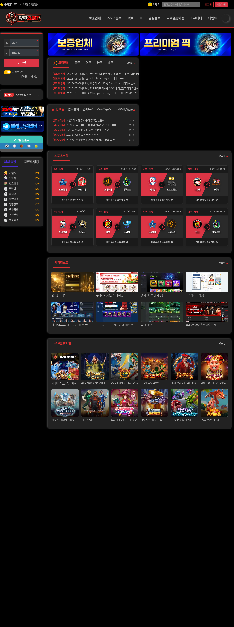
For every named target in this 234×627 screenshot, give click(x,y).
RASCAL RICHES (151, 419)
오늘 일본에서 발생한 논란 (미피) (76, 134)
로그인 (208, 4)
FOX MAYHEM (210, 419)
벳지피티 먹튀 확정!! (152, 295)
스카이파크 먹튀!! (195, 295)
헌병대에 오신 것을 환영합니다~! (24, 94)
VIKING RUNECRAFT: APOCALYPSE (65, 419)
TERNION (87, 419)
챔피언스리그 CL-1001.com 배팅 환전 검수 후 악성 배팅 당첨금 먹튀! (72, 324)
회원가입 (221, 4)
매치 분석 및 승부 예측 (71, 200)
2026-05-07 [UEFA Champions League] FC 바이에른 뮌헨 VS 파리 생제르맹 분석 (101, 93)
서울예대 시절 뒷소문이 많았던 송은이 (78, 120)
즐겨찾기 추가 (11, 4)
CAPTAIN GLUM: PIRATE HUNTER (124, 383)
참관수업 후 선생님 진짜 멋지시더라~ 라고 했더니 (84, 139)
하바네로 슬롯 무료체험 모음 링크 (65, 383)
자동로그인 (17, 72)
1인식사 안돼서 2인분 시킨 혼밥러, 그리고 (81, 130)
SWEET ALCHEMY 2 (124, 419)
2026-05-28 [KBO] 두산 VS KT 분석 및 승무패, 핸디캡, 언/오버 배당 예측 (99, 73)
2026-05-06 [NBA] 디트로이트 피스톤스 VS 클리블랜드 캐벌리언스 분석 (98, 88)
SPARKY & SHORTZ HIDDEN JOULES (184, 419)
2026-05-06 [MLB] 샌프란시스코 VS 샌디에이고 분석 (88, 78)
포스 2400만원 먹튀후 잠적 (201, 324)
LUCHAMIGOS (150, 383)
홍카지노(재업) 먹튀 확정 (109, 295)
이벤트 (156, 4)
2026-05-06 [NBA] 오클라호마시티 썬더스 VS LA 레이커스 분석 (94, 83)
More (130, 63)
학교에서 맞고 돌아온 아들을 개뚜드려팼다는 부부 (84, 125)
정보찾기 (35, 76)
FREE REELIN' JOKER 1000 (214, 383)
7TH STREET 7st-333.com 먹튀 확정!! (117, 324)
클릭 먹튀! (146, 324)
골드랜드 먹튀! (59, 295)
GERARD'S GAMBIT (93, 383)
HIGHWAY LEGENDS (183, 383)
